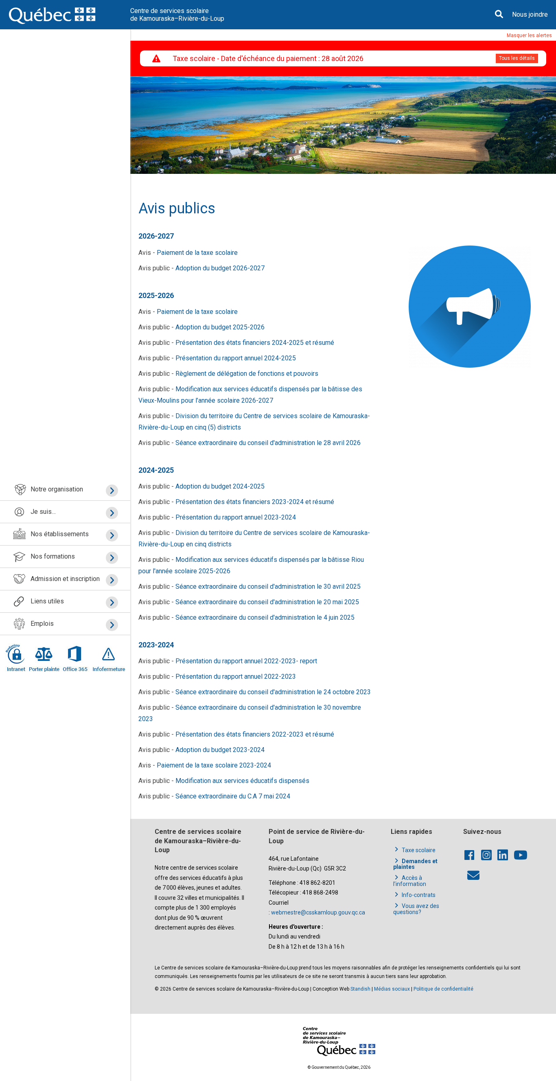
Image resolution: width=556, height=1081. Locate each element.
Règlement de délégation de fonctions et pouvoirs (246, 373)
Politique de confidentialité (443, 989)
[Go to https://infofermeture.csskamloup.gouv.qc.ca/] (107, 657)
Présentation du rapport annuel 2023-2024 (235, 517)
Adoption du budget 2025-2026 (220, 327)
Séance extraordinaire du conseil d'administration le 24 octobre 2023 (273, 692)
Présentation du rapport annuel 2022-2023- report (246, 661)
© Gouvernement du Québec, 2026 (339, 1067)
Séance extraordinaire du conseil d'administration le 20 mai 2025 (267, 602)
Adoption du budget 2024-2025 (220, 486)
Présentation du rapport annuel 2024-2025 (235, 358)
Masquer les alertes (529, 35)
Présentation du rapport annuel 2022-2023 (235, 676)
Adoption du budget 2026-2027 (220, 268)
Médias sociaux (392, 989)
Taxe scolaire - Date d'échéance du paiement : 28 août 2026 (268, 58)
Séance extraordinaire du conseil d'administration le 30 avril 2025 (268, 586)
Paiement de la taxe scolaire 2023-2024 (214, 765)
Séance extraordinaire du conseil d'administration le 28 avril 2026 (268, 443)
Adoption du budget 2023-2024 (220, 750)
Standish (360, 989)
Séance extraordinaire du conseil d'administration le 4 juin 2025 (265, 617)
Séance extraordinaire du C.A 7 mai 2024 (232, 796)
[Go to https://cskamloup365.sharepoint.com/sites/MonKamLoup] (16, 657)
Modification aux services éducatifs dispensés (242, 781)
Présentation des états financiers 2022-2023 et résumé (254, 734)
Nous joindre (530, 14)
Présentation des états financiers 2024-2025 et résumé (254, 342)
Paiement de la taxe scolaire (197, 253)
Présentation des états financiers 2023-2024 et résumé (254, 502)
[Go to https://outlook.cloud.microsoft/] (74, 657)
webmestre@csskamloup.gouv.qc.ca (318, 912)
